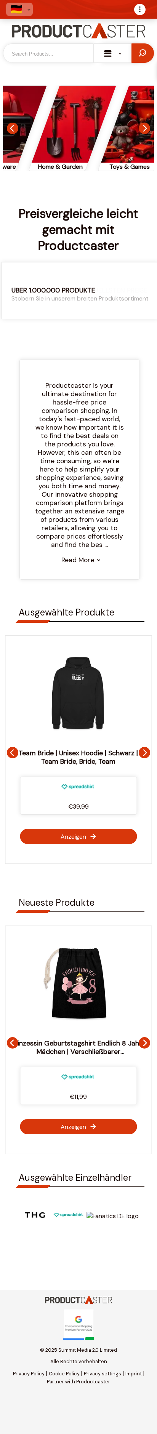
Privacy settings (102, 1373)
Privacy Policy (29, 1373)
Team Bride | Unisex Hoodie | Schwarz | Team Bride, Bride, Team (78, 757)
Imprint (133, 1373)
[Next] (144, 128)
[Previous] (12, 128)
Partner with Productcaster (78, 1381)
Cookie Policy (64, 1373)
